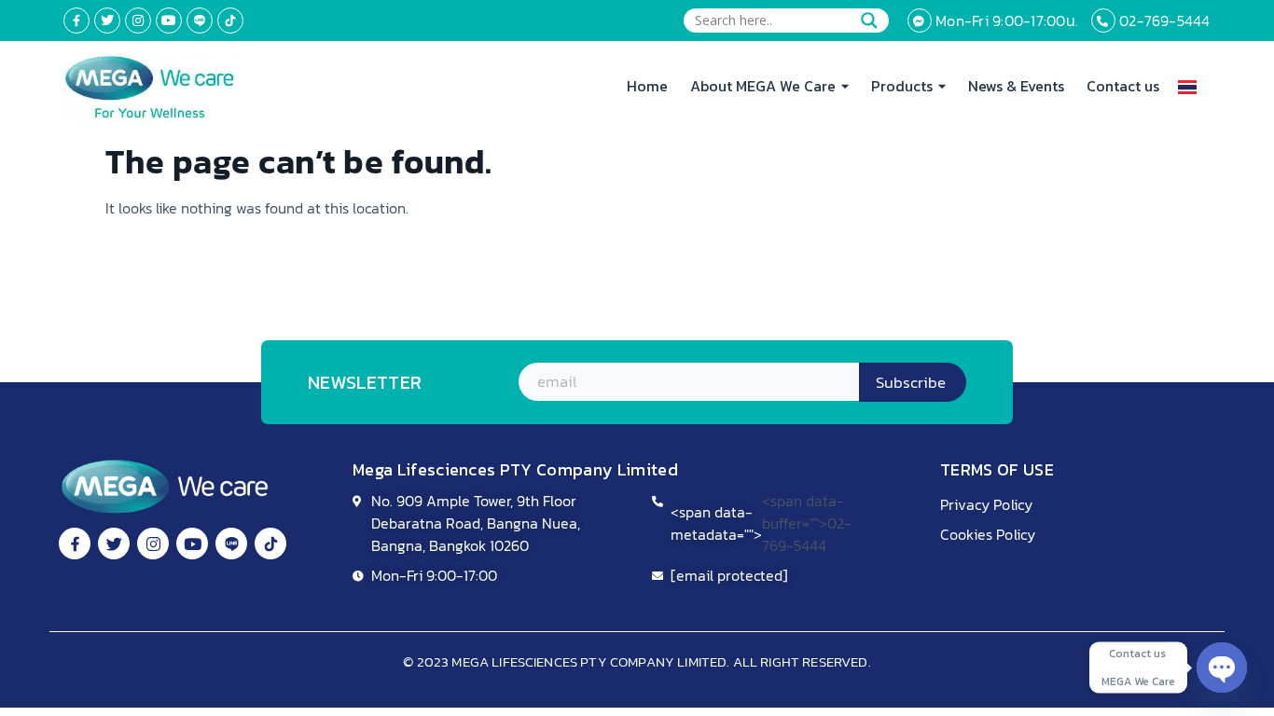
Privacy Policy (986, 504)
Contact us (1123, 86)
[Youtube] (169, 20)
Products (902, 86)
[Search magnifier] (869, 20)
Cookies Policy (987, 534)
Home (647, 86)
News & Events (1016, 86)
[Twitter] (107, 20)
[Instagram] (138, 20)
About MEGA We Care (763, 86)
